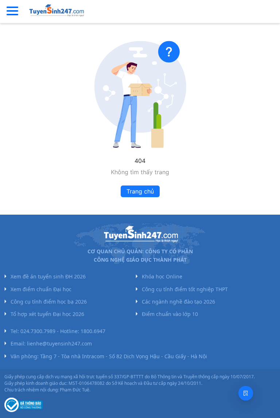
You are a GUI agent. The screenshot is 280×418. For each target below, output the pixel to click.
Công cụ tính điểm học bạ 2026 (49, 301)
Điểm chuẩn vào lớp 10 (170, 313)
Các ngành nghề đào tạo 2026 (178, 301)
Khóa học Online (162, 276)
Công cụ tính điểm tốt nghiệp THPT (185, 289)
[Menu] (12, 11)
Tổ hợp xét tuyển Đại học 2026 (47, 313)
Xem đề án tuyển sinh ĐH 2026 (48, 276)
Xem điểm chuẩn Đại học (41, 289)
